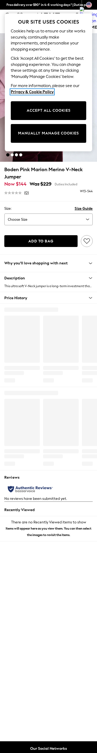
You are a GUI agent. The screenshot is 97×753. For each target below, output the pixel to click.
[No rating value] (14, 192)
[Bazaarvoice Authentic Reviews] (30, 489)
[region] (48, 82)
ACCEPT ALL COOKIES (49, 110)
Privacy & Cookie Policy (32, 91)
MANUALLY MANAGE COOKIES (48, 133)
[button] (7, 154)
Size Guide (84, 208)
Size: (8, 208)
